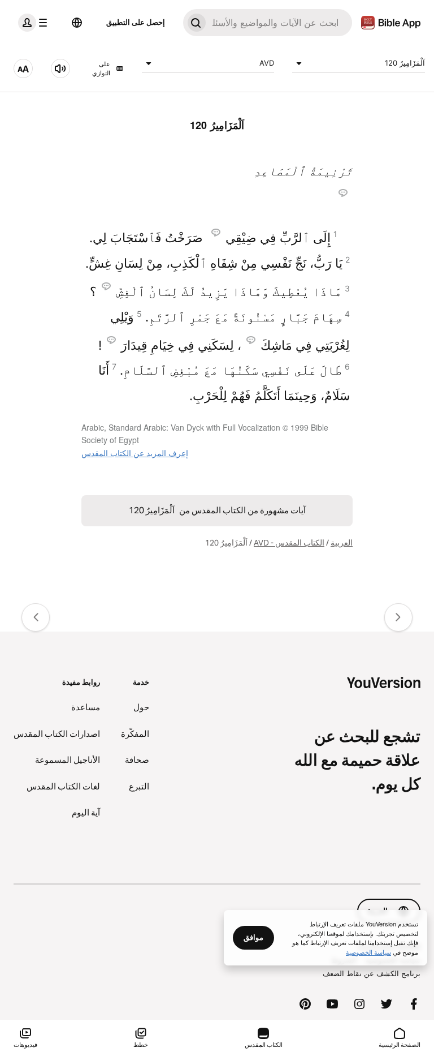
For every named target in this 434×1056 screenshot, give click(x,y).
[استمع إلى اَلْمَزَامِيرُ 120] (60, 68)
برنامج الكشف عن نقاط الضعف (371, 973)
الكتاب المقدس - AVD (289, 543)
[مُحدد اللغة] (77, 22)
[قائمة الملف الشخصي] (35, 22)
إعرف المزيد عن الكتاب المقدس (134, 452)
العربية (342, 543)
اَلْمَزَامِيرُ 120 (405, 62)
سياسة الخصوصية (368, 951)
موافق (253, 937)
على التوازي (101, 69)
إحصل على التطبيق (135, 22)
